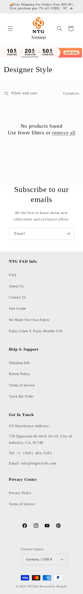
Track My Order (21, 396)
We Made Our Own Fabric (29, 320)
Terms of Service (22, 385)
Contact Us (17, 297)
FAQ (12, 275)
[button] (10, 28)
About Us (16, 286)
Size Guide (17, 308)
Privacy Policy (20, 493)
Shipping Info (19, 363)
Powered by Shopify (53, 586)
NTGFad (33, 586)
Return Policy (19, 374)
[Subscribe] (68, 234)
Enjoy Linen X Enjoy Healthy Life (36, 331)
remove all (63, 132)
